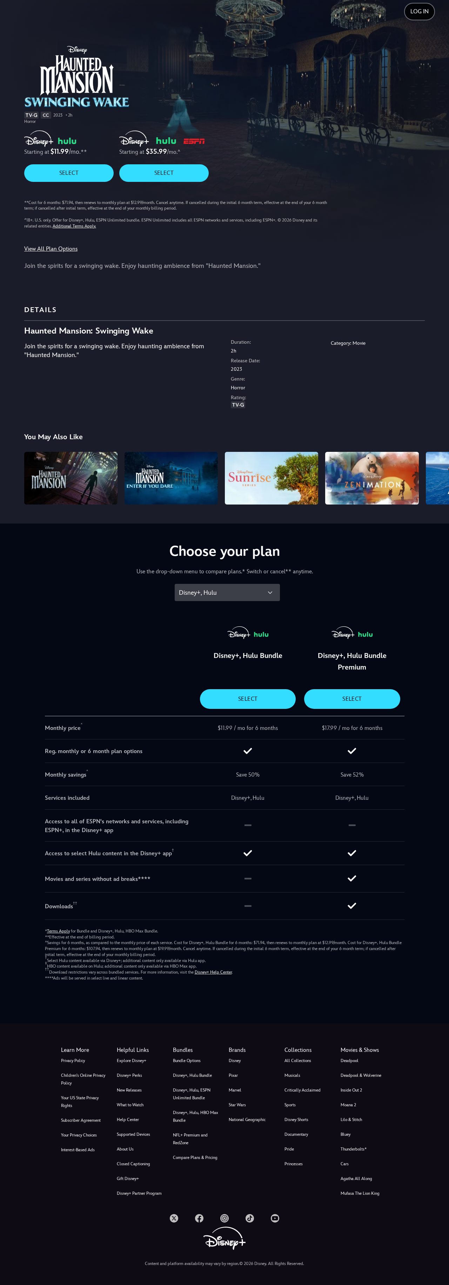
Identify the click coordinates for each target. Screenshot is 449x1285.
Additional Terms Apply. (74, 226)
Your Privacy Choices (79, 1135)
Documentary (296, 1134)
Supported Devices (133, 1134)
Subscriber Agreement (81, 1120)
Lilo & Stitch (351, 1119)
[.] (174, 1218)
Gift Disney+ (128, 1178)
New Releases (129, 1090)
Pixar (233, 1075)
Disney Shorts (296, 1119)
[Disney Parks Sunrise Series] (271, 478)
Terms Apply (58, 931)
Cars (345, 1163)
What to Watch (130, 1104)
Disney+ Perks (129, 1075)
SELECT (69, 173)
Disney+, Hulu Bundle (192, 1075)
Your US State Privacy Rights (80, 1101)
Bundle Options (187, 1060)
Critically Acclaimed (302, 1090)
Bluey (345, 1134)
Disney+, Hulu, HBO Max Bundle (195, 1116)
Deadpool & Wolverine (361, 1075)
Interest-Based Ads (78, 1149)
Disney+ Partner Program (139, 1193)
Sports (290, 1104)
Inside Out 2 (351, 1090)
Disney (235, 1060)
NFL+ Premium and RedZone (190, 1139)
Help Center (128, 1119)
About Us (125, 1149)
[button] (140, 1050)
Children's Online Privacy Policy (83, 1079)
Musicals (292, 1075)
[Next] (435, 477)
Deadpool (349, 1060)
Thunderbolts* (354, 1149)
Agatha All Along (356, 1178)
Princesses (293, 1163)
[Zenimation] (371, 478)
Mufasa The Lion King (360, 1193)
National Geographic (247, 1119)
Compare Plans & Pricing (195, 1157)
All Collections (297, 1060)
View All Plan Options (51, 248)
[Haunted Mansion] (71, 478)
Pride (289, 1149)
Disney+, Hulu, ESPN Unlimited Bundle (191, 1094)
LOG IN (419, 11)
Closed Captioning (133, 1163)
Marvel (235, 1090)
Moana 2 (348, 1104)
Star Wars (237, 1104)
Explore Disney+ (131, 1060)
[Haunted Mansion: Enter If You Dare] (171, 478)
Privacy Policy (73, 1060)
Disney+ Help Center (213, 972)
